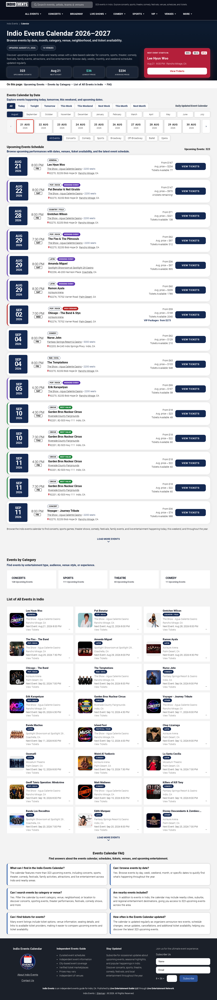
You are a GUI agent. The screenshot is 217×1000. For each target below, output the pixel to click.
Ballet (152, 138)
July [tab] (202, 114)
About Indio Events (27, 974)
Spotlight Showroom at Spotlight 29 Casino (70, 267)
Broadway (76, 14)
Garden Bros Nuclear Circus (65, 411)
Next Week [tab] (104, 106)
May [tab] (168, 114)
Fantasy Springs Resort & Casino (64, 342)
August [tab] (14, 114)
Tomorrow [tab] (49, 106)
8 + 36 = (160, 978)
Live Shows (97, 14)
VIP (153, 14)
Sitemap (101, 993)
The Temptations (57, 362)
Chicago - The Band (60, 313)
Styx (78, 313)
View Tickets (177, 71)
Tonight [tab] (34, 106)
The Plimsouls (70, 238)
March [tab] (134, 114)
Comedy (118, 14)
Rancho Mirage (86, 173)
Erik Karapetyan (58, 387)
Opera (164, 138)
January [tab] (100, 114)
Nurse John (54, 337)
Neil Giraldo (73, 189)
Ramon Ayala (56, 288)
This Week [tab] (66, 106)
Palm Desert (85, 296)
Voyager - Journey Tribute (63, 510)
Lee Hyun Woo (56, 164)
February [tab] (117, 114)
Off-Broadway (135, 138)
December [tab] (83, 114)
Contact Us (28, 980)
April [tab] (151, 114)
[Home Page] (17, 4)
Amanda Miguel (57, 263)
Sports (137, 14)
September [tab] (31, 114)
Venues (169, 14)
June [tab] (185, 114)
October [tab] (49, 114)
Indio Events (12, 24)
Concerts (54, 14)
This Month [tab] (121, 106)
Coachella (87, 272)
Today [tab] (21, 106)
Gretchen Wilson (57, 214)
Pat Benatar (55, 189)
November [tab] (66, 114)
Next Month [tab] (139, 106)
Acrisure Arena (56, 292)
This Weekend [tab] (85, 106)
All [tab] (11, 106)
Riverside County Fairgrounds (63, 416)
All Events (32, 14)
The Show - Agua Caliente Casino (64, 168)
